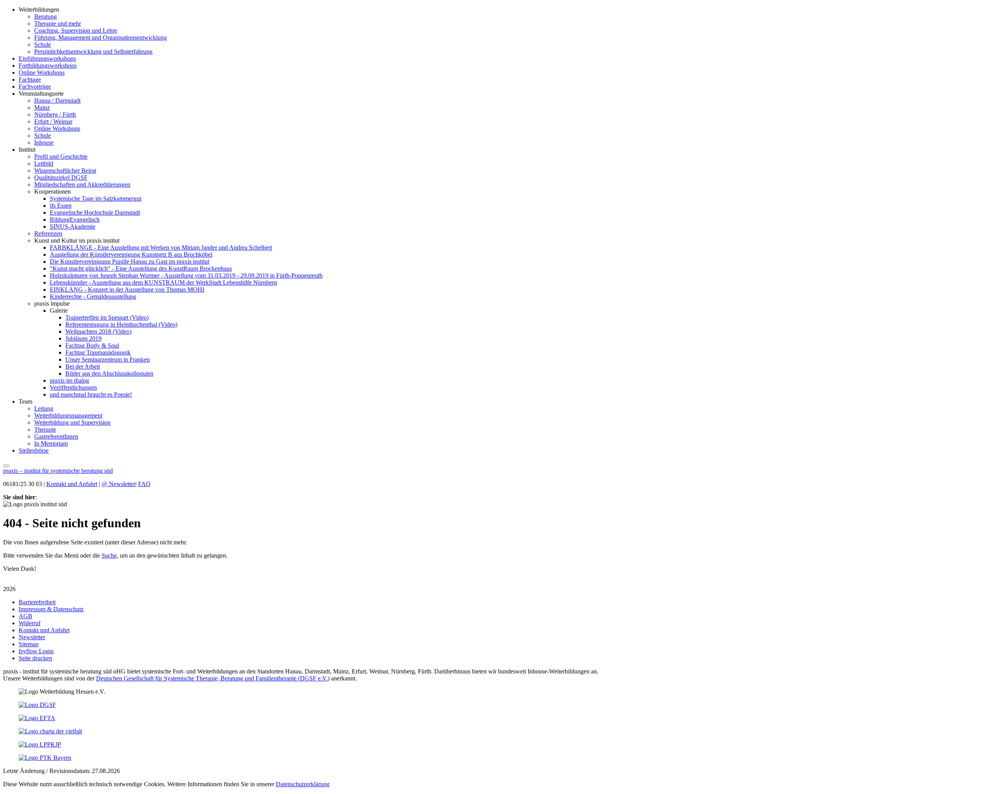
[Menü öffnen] (6, 463)
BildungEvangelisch (75, 219)
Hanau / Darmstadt (57, 100)
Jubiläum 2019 (83, 338)
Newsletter (118, 484)
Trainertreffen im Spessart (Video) (107, 317)
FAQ (144, 484)
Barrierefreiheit (37, 602)
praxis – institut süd (58, 470)
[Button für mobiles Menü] (6, 466)
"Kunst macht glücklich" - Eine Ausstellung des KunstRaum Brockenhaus (141, 268)
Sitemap (29, 644)
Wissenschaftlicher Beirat (65, 170)
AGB (25, 616)
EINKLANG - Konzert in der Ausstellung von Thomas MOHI (127, 289)
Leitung (43, 408)
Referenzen (48, 233)
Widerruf (29, 623)
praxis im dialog (69, 380)
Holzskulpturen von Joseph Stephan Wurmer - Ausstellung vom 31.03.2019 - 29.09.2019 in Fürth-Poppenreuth (186, 275)
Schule (42, 44)
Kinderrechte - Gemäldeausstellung (93, 296)
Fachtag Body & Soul (92, 345)
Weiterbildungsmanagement (68, 415)
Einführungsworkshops (47, 58)
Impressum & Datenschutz (51, 609)
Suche (109, 555)
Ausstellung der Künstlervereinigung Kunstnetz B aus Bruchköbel (131, 254)
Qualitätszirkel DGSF (61, 177)
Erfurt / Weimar (53, 121)
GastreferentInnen (56, 436)
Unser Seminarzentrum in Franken (107, 359)
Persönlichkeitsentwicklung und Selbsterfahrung (93, 51)
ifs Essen (61, 205)
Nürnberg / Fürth (55, 114)
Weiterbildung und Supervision (72, 422)
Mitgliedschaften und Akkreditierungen (82, 184)
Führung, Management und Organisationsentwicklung (100, 37)
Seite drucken (35, 658)
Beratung (45, 16)
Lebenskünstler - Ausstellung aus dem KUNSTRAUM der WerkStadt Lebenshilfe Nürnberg (163, 282)
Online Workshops (42, 72)
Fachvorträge (35, 86)
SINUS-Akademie (72, 226)
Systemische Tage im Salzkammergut (95, 198)
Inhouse (44, 142)
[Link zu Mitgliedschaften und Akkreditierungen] (37, 704)
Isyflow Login (36, 651)
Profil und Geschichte (61, 156)
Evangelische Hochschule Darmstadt (95, 212)
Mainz (42, 107)
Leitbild (43, 163)
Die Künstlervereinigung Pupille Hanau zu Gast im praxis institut (129, 261)
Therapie (45, 429)
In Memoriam (51, 443)
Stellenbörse (34, 450)
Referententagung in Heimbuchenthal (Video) (121, 324)
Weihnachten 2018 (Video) (98, 331)
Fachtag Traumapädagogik (98, 352)
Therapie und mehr (57, 23)
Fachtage (30, 79)
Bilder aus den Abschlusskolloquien (109, 373)
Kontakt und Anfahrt (71, 484)
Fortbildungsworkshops (48, 65)
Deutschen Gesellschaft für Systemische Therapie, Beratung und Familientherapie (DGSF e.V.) (213, 678)
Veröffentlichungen (73, 387)
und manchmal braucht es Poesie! (91, 394)
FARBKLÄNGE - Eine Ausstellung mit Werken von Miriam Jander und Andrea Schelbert (161, 247)
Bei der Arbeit (82, 366)
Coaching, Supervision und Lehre (75, 30)
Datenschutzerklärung (303, 784)
